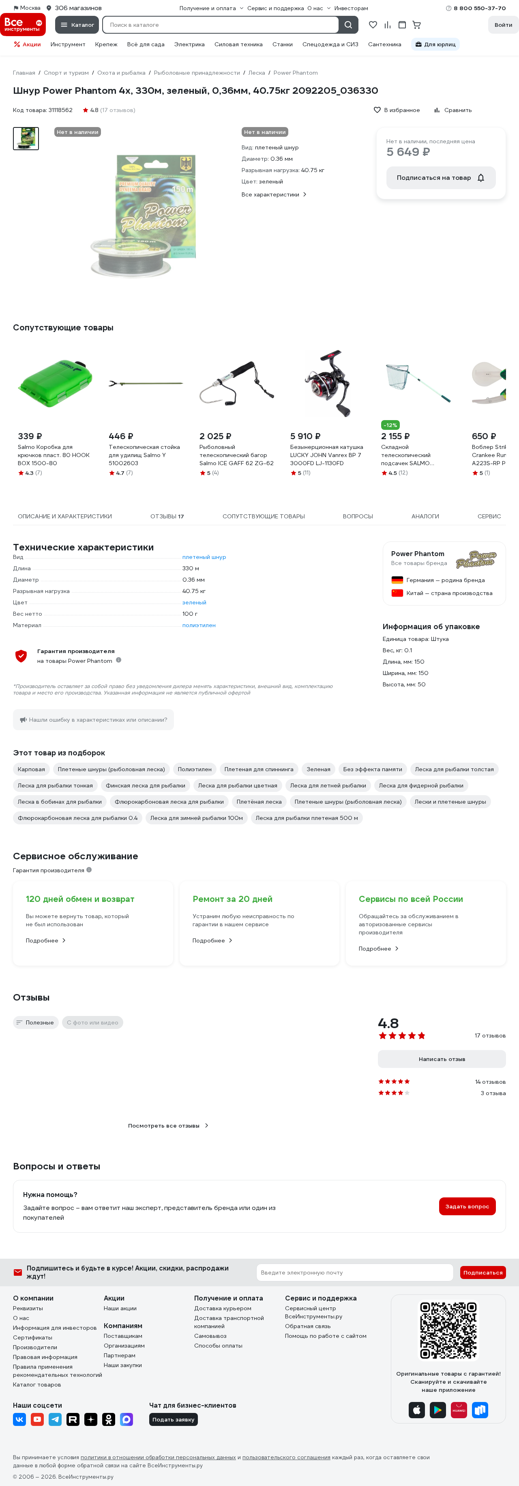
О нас (21, 1318)
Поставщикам (123, 1335)
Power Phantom (417, 554)
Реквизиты (28, 1308)
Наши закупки (123, 1365)
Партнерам (119, 1355)
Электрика (189, 44)
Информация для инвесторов (55, 1327)
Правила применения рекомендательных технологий (57, 1370)
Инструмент (68, 44)
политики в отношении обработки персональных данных (158, 1457)
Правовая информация (45, 1357)
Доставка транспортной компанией (229, 1322)
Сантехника (384, 44)
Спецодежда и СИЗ (330, 44)
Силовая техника (238, 44)
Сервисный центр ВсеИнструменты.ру (314, 1312)
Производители (35, 1347)
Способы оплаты (218, 1345)
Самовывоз (210, 1335)
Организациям (124, 1345)
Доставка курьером (222, 1308)
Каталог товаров (37, 1384)
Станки (282, 44)
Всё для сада (146, 44)
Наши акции (120, 1308)
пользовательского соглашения (286, 1457)
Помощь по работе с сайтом (326, 1335)
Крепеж (106, 44)
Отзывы (31, 997)
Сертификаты (32, 1337)
